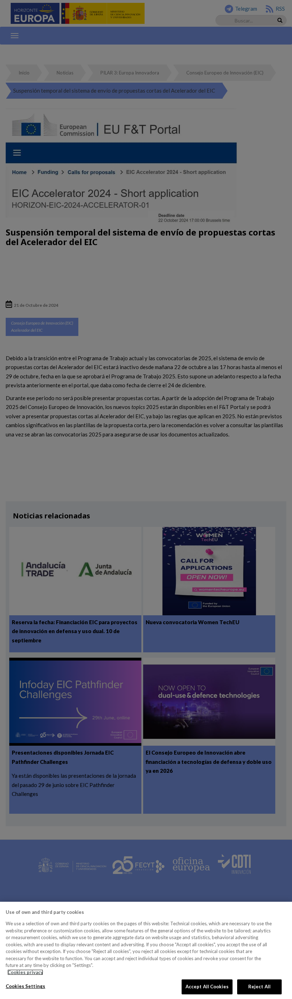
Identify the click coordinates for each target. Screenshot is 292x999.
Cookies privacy (25, 972)
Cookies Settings (25, 986)
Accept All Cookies (207, 986)
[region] (146, 950)
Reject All (259, 986)
